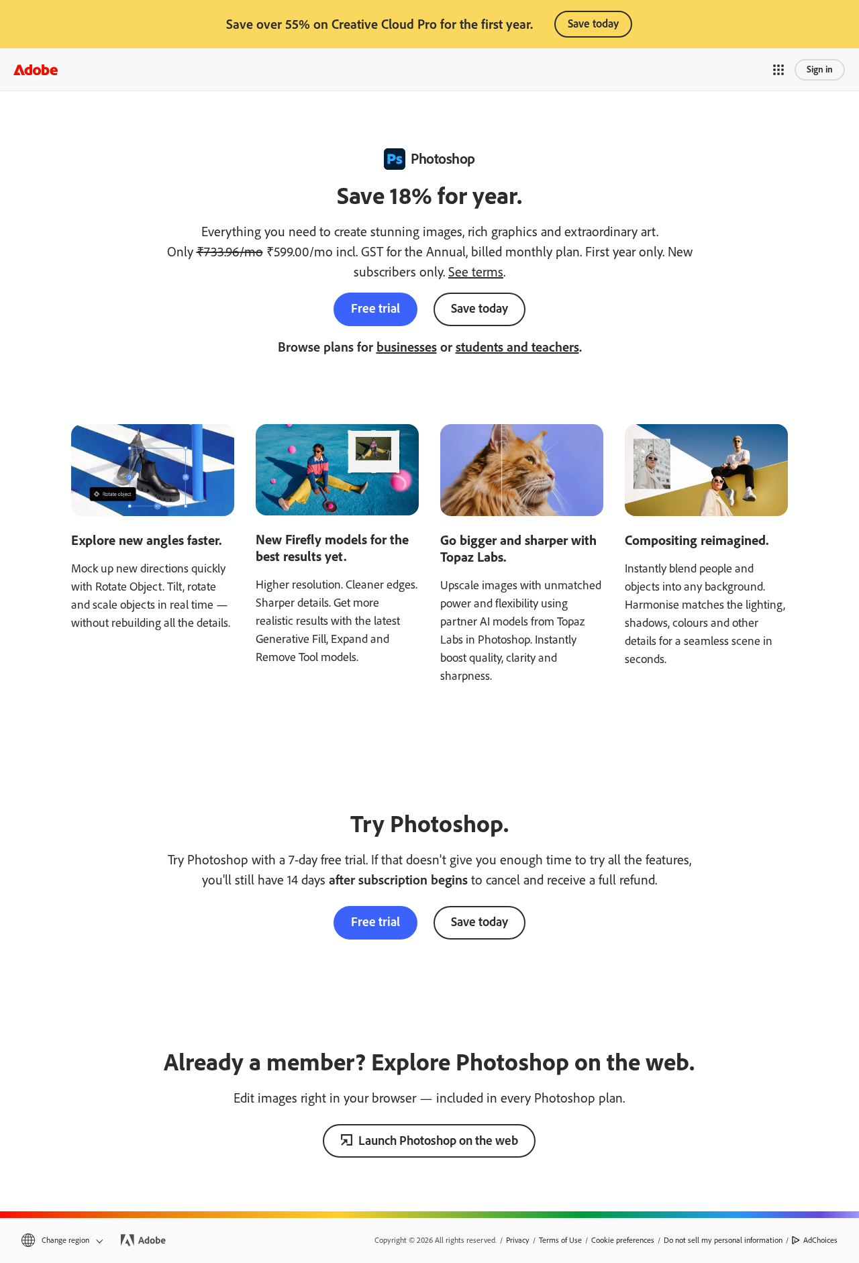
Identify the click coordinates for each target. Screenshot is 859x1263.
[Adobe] (35, 69)
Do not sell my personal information (723, 1240)
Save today (593, 23)
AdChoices (820, 1240)
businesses (406, 347)
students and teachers (517, 347)
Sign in (820, 69)
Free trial (375, 308)
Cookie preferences (622, 1240)
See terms (475, 272)
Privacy (517, 1240)
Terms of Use (560, 1240)
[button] (778, 70)
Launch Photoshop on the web (438, 1140)
